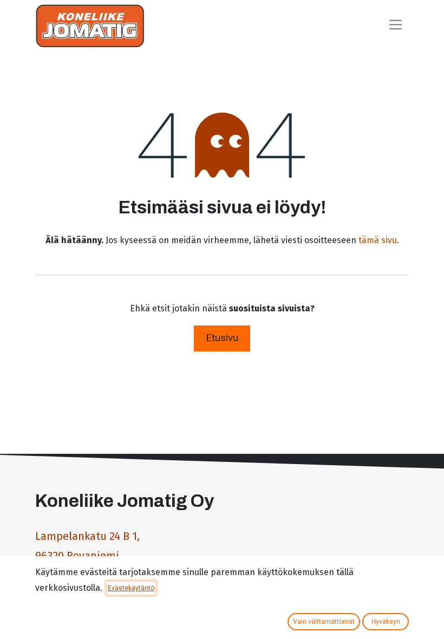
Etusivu (222, 337)
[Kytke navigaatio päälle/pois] (395, 26)
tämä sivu (377, 240)
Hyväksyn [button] (385, 621)
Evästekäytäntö (131, 588)
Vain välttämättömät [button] (324, 621)
